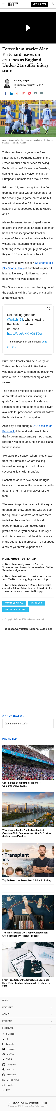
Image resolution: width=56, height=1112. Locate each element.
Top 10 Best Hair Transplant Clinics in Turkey (26, 880)
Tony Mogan (23, 80)
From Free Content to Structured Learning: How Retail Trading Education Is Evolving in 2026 (26, 983)
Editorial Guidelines (40, 629)
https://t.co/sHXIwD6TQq (24, 333)
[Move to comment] (41, 93)
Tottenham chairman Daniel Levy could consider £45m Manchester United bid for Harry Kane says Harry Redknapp (27, 588)
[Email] (35, 93)
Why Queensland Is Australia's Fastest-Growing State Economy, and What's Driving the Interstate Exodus (26, 833)
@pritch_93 (15, 319)
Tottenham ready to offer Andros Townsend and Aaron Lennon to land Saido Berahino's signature (27, 567)
